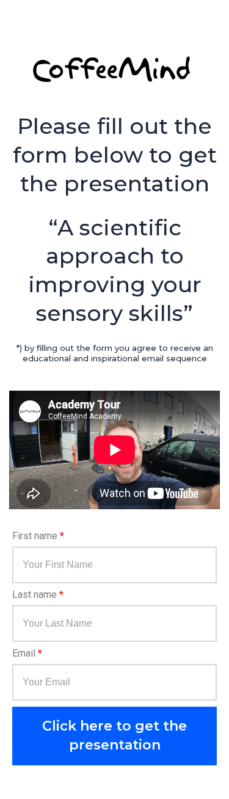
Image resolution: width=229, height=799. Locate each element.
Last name (38, 594)
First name (38, 536)
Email (27, 653)
